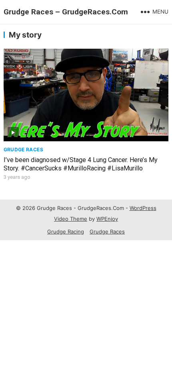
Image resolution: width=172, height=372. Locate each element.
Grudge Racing (65, 231)
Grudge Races (23, 149)
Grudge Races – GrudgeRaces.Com (66, 11)
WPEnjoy (107, 219)
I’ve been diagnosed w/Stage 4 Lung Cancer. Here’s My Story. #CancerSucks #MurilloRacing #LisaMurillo (81, 164)
